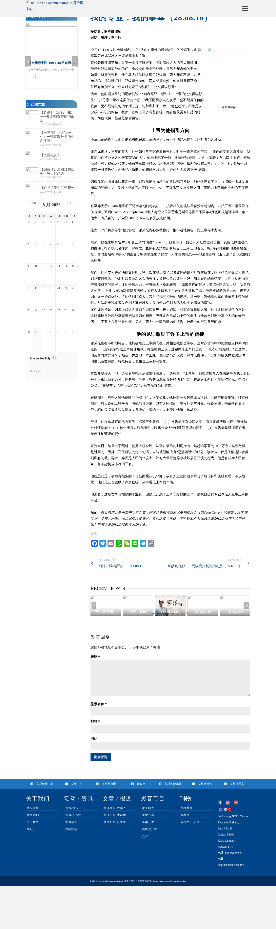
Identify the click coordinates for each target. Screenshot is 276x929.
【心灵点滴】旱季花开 (57, 188)
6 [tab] (178, 614)
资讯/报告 (71, 808)
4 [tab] (168, 614)
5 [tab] (173, 614)
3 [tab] (163, 614)
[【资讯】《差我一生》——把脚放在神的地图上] (32, 116)
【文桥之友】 (50, 155)
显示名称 (99, 704)
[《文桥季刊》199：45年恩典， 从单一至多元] (51, 40)
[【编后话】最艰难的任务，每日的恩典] (32, 173)
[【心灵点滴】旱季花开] (32, 190)
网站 (94, 739)
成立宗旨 (33, 808)
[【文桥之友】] (32, 157)
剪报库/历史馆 (190, 822)
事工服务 (33, 822)
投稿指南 (71, 829)
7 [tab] (182, 614)
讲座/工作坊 (73, 815)
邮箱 (95, 721)
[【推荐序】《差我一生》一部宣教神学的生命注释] (32, 137)
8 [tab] (187, 614)
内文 (34, 75)
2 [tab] (158, 614)
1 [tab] (153, 614)
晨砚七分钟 (149, 829)
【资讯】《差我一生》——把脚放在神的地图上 (57, 116)
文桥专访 (148, 815)
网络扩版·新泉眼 (115, 822)
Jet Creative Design (177, 881)
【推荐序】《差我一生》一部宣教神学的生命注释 (57, 137)
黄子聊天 (148, 808)
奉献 (30, 829)
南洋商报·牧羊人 (115, 808)
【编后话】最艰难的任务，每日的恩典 (57, 171)
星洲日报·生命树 (115, 815)
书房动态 (71, 822)
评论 (95, 656)
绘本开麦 (148, 822)
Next (246, 605)
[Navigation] (245, 8)
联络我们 (33, 815)
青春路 (185, 815)
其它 (145, 836)
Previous (94, 605)
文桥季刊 (186, 808)
